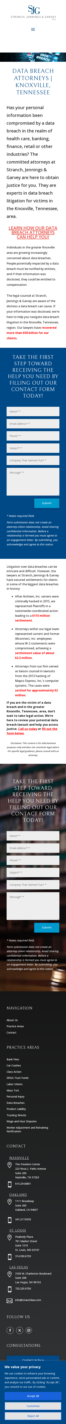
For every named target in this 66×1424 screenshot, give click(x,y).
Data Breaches (16, 1103)
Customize (33, 1406)
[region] (33, 1392)
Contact (11, 1032)
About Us (12, 1020)
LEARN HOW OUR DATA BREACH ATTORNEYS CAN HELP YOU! (33, 232)
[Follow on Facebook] (10, 1330)
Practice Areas (15, 1026)
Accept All (33, 1396)
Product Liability (16, 1109)
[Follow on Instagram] (29, 1330)
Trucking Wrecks (16, 1115)
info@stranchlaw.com (28, 1300)
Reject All (33, 1416)
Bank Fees (13, 1059)
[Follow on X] (19, 1330)
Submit (47, 503)
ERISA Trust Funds (18, 1078)
